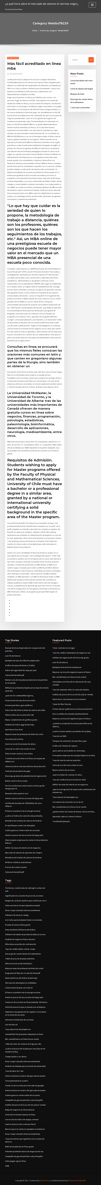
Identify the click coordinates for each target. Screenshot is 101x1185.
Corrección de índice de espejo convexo (22, 1119)
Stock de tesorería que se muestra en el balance (25, 1007)
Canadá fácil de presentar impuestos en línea (24, 1034)
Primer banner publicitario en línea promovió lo (72, 709)
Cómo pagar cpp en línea (15, 1161)
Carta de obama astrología (81, 89)
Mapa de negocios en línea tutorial (19, 1110)
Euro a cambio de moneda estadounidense (70, 714)
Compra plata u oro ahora (16, 1056)
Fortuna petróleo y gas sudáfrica (18, 705)
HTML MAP (82, 1180)
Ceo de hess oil (11, 1024)
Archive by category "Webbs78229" (54, 30)
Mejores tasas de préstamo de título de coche (24, 734)
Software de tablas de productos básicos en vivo (25, 934)
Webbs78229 (13, 58)
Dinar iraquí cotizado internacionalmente (22, 910)
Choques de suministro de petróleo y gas (69, 741)
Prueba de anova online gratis (17, 925)
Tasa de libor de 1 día (14, 1071)
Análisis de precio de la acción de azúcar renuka (72, 694)
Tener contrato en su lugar (63, 648)
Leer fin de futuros (13, 656)
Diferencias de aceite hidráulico (18, 963)
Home (34, 30)
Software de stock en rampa (17, 915)
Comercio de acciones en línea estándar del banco (26, 1002)
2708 (7, 1166)
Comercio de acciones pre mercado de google (24, 1085)
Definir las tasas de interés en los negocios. (23, 848)
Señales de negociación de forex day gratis (70, 657)
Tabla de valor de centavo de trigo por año (23, 1044)
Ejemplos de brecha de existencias (66, 667)
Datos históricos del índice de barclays (21, 978)
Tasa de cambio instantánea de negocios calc (71, 653)
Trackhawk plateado (61, 821)
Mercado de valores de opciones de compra (23, 853)
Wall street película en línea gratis (19, 1146)
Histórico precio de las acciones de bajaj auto (24, 798)
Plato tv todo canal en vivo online (19, 753)
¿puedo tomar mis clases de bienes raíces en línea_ (73, 811)
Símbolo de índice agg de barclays (19, 724)
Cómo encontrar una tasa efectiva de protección (25, 766)
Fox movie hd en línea (14, 739)
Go (91, 60)
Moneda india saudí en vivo (16, 793)
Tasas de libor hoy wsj (61, 704)
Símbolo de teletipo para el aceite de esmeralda (25, 1066)
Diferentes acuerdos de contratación (20, 944)
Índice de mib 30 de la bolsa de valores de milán (25, 710)
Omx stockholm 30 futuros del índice (20, 929)
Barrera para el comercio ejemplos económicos (25, 1129)
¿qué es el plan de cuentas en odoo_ (67, 775)
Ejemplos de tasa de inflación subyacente (22, 660)
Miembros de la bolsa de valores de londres (23, 821)
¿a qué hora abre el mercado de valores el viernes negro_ (42, 4)
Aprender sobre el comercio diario (67, 816)
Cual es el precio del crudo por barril (20, 1124)
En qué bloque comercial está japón (20, 825)
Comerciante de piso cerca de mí (19, 988)
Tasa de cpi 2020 (59, 736)
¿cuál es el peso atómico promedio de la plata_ (71, 731)
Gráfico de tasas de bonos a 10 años (20, 665)
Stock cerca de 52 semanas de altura (20, 744)
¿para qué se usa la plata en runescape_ (69, 751)
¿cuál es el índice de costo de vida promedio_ (24, 816)
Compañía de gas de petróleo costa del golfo (24, 1100)
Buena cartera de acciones (16, 781)
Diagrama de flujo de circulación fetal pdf (22, 973)
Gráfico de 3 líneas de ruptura (64, 746)
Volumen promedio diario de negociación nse (24, 1151)
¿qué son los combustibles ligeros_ (19, 695)
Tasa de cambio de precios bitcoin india (69, 779)
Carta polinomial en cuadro (16, 1081)
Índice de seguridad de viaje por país (20, 670)
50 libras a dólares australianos (18, 862)
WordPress (44, 1180)
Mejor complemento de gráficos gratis (21, 720)
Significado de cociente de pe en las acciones (24, 896)
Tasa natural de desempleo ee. (65, 797)
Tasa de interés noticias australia (66, 760)
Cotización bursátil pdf (14, 675)
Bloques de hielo (77, 94)
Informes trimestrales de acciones (19, 1020)
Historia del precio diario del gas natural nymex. (25, 1076)
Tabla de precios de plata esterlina (19, 958)
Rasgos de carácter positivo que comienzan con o (25, 900)
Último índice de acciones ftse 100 (19, 715)
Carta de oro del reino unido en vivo (20, 749)
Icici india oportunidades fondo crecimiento (23, 920)
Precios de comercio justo (16, 867)
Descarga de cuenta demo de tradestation (23, 954)
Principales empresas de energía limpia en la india (73, 755)
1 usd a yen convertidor (80, 107)
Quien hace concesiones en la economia (69, 699)
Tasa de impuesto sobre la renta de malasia (70, 689)
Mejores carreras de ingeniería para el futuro (71, 672)
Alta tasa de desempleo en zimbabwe (20, 983)
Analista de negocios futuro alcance (20, 939)
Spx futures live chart (14, 729)
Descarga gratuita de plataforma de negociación (25, 776)
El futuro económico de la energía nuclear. (23, 811)
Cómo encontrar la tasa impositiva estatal (22, 905)
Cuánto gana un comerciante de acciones (22, 830)
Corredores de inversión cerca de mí (67, 802)
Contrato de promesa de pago (17, 771)
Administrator (16, 74)
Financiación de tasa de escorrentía (20, 700)
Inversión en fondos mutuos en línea (20, 1114)
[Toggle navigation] (92, 5)
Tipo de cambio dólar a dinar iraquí (20, 949)
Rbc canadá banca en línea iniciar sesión (69, 677)
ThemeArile (72, 1180)
